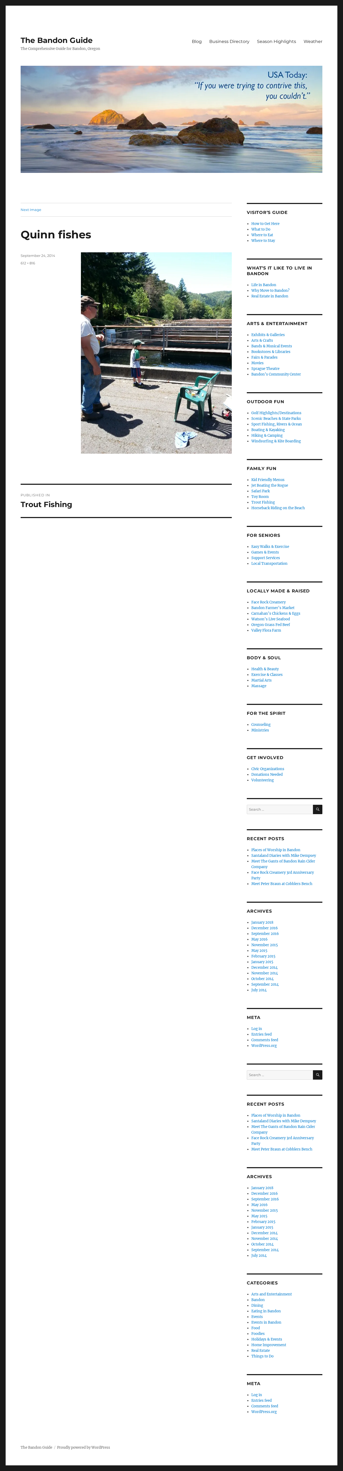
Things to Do (262, 1356)
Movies (257, 363)
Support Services (265, 558)
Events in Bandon (266, 1322)
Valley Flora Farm (266, 630)
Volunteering (262, 780)
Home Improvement (268, 1345)
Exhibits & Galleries (268, 335)
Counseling (261, 724)
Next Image (31, 209)
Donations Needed (267, 774)
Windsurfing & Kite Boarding (276, 441)
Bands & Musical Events (271, 346)
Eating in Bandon (266, 1311)
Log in (256, 1028)
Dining (257, 1305)
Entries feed (261, 1034)
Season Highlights (276, 41)
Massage (258, 686)
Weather (313, 41)
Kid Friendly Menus (268, 480)
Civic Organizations (267, 769)
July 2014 (259, 990)
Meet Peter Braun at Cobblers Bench (281, 884)
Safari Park (260, 491)
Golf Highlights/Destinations (276, 413)
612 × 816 (28, 263)
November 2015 (264, 945)
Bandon (258, 1300)
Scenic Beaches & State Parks (276, 418)
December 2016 (264, 928)
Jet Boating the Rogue (269, 485)
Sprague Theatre (265, 368)
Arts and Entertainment (271, 1294)
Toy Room (260, 496)
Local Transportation (269, 563)
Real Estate (260, 1350)
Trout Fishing (263, 502)
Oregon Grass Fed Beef (270, 624)
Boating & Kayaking (268, 430)
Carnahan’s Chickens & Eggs (275, 613)
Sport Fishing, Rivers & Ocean (276, 424)
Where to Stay (263, 240)
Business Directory (229, 41)
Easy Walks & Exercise (270, 546)
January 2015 (262, 962)
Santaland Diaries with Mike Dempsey (283, 855)
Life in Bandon (263, 285)
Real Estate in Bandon (269, 296)
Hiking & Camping (267, 435)
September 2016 (265, 933)
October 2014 (262, 979)
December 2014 (264, 967)
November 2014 (264, 973)
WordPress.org (264, 1045)
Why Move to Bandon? (270, 290)
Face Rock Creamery (268, 602)
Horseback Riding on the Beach (278, 508)
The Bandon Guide (57, 40)
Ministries (260, 730)
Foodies (258, 1333)
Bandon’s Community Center (276, 374)
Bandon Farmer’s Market (272, 608)
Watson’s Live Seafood (270, 619)
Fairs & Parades (264, 357)
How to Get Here (265, 223)
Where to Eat (262, 235)
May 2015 (259, 950)
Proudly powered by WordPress (83, 1447)
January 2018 (262, 922)
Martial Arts (261, 680)
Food (255, 1328)
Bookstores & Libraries (270, 351)
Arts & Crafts (262, 340)
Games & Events (265, 552)
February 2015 (263, 956)
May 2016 (259, 939)
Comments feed (264, 1040)
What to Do (260, 229)
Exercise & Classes (267, 674)
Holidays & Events (266, 1339)
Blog (197, 41)
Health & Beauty (265, 669)
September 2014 (265, 984)
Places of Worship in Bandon (275, 850)
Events (257, 1317)
